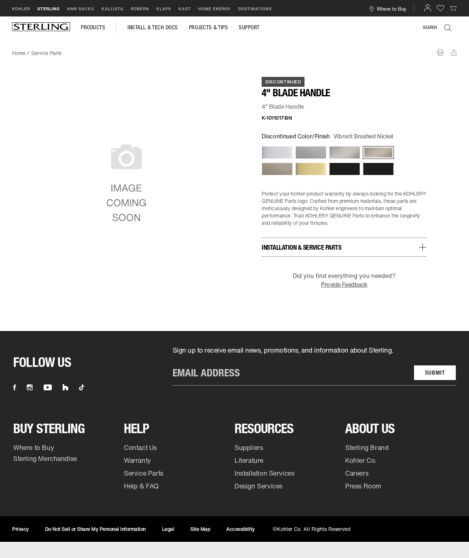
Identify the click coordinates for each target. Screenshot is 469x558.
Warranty (137, 460)
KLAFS (163, 9)
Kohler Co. (361, 460)
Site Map (200, 529)
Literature (248, 460)
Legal (168, 529)
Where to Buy (33, 447)
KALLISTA (112, 9)
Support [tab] (249, 27)
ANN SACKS (80, 9)
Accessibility (240, 529)
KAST (184, 9)
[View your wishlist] (440, 8)
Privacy (20, 529)
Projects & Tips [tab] (208, 27)
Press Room (363, 486)
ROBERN (140, 9)
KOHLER (21, 9)
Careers (356, 473)
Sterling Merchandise (45, 458)
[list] (314, 366)
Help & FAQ (141, 486)
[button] (427, 7)
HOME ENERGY (214, 9)
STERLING (48, 9)
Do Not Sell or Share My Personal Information (95, 529)
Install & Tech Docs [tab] (153, 27)
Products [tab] (93, 27)
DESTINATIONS (255, 9)
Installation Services (264, 473)
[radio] (277, 152)
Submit (435, 372)
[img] (41, 27)
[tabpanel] (234, 49)
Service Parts (143, 473)
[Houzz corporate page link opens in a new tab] (65, 387)
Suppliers (248, 447)
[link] (453, 8)
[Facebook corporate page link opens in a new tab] (14, 387)
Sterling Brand (366, 447)
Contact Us (140, 447)
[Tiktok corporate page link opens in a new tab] (81, 387)
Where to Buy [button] (391, 8)
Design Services (258, 486)
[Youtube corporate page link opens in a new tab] (48, 387)
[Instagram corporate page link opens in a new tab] (30, 387)
